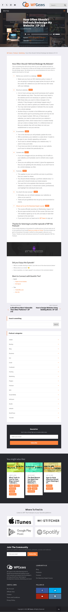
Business (11, 353)
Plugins (11, 381)
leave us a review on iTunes (35, 230)
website (11, 408)
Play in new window (33, 37)
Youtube (11, 417)
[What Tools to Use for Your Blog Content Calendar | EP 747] (15, 467)
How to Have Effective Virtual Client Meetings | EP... (52, 480)
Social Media (12, 394)
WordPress (12, 413)
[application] (42, 34)
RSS (30, 40)
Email (10, 362)
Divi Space (18, 284)
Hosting (11, 372)
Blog (10, 349)
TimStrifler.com (19, 290)
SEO (10, 390)
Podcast (11, 385)
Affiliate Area (11, 592)
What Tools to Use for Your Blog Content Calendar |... (14, 480)
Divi (10, 358)
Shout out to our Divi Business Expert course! (30, 206)
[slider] (57, 34)
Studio (11, 404)
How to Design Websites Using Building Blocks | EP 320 (47, 309)
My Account (10, 589)
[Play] (25, 34)
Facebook (11, 367)
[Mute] (54, 34)
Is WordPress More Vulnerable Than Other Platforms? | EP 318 (21, 310)
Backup (11, 344)
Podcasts (39, 572)
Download (43, 37)
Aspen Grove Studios (21, 281)
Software (11, 399)
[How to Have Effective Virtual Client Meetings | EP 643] (52, 467)
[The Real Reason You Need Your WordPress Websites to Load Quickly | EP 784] (34, 467)
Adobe (11, 339)
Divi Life (17, 292)
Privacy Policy (11, 600)
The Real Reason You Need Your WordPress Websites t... (34, 480)
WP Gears (43, 218)
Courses (38, 575)
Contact (9, 594)
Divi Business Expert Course (44, 578)
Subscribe (34, 443)
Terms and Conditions (13, 597)
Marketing (12, 376)
